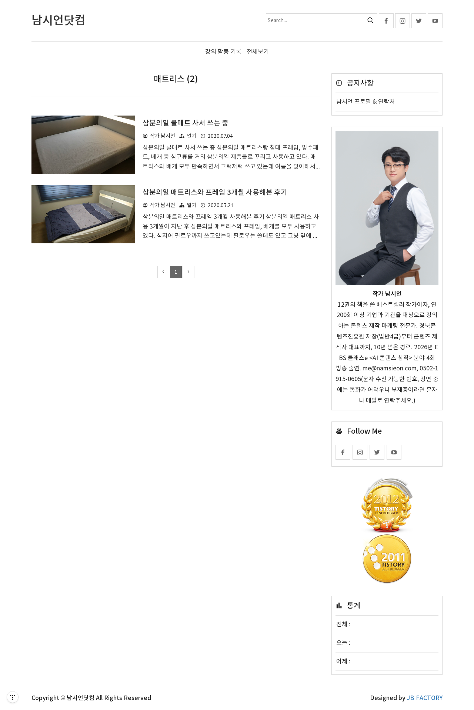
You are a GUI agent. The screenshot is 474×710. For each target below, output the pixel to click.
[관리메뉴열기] (12, 697)
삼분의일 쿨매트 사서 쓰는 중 (185, 123)
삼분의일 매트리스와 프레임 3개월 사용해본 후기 (215, 193)
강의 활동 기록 (223, 52)
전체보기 (258, 52)
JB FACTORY (425, 698)
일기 (191, 136)
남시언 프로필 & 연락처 (365, 102)
